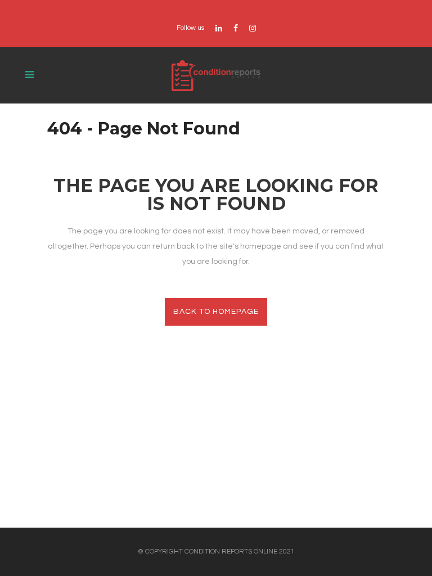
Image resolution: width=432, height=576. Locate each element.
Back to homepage (216, 312)
